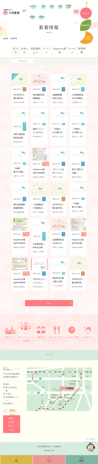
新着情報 (57, 446)
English (76, 11)
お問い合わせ (86, 37)
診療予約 (85, 25)
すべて (15, 50)
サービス (72, 50)
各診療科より (36, 50)
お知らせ (24, 50)
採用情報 (81, 50)
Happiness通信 (59, 50)
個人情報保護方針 (44, 446)
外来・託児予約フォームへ (11, 424)
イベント (47, 50)
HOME (5, 38)
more (49, 303)
